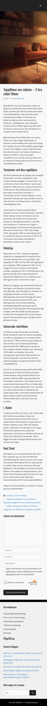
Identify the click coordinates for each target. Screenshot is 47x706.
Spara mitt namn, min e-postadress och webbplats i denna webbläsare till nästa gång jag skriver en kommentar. (24, 571)
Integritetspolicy (31, 702)
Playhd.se (19, 702)
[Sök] (32, 693)
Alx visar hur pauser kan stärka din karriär (22, 666)
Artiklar (10, 495)
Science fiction (20, 495)
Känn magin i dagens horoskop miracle (21, 670)
